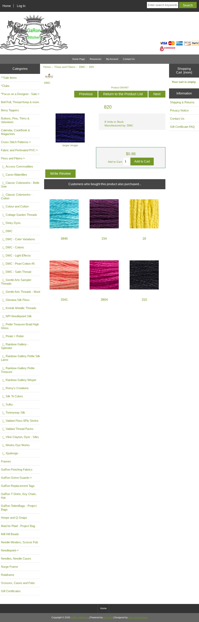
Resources (95, 59)
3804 (104, 299)
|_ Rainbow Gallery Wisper (18, 380)
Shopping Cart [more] (184, 70)
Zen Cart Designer (138, 617)
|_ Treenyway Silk (13, 412)
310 (144, 299)
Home (7, 6)
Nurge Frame (9, 566)
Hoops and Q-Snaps (14, 517)
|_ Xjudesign (9, 453)
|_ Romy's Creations (15, 388)
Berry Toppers (10, 110)
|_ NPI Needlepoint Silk (16, 316)
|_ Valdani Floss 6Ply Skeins (19, 420)
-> (13, 158)
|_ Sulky (7, 404)
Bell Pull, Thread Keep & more (20, 102)
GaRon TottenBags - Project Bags (19, 507)
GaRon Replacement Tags (18, 485)
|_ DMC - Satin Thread (16, 271)
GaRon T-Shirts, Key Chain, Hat (18, 495)
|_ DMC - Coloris (12, 247)
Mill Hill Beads (10, 534)
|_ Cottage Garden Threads (19, 214)
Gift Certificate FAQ (182, 126)
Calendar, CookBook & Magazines (15, 132)
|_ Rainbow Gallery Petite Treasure (18, 369)
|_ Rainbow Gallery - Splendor (14, 346)
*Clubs (5, 85)
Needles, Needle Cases (16, 558)
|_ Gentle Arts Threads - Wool (20, 291)
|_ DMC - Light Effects (16, 255)
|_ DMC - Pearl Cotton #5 (18, 263)
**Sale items (9, 77)
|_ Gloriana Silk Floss (15, 299)
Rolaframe (7, 574)
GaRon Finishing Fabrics (16, 469)
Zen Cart (108, 617)
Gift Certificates (11, 591)
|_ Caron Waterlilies (14, 174)
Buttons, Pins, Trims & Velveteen (15, 120)
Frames (6, 461)
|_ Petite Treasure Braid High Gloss (20, 326)
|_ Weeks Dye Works (15, 445)
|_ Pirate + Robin (12, 336)
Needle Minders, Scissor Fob (19, 542)
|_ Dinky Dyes (11, 223)
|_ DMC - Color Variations (18, 239)
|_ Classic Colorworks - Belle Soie (20, 184)
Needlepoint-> (10, 550)
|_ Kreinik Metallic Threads (18, 308)
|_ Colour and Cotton (15, 206)
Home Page (78, 59)
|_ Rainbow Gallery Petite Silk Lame (20, 357)
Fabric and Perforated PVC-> (19, 150)
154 (104, 238)
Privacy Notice (179, 110)
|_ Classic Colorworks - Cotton (16, 196)
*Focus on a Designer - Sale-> (20, 94)
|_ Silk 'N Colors (12, 396)
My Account (112, 59)
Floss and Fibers (65, 67)
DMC (82, 67)
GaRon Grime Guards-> (16, 477)
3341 (64, 299)
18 (144, 238)
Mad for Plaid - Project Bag (18, 526)
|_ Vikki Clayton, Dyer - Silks (20, 437)
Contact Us (129, 59)
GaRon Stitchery (79, 617)
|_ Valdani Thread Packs (17, 428)
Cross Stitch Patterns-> (16, 142)
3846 (64, 238)
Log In (21, 6)
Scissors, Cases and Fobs (18, 583)
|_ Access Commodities (17, 166)
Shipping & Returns (182, 102)
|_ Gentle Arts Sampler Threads (16, 281)
